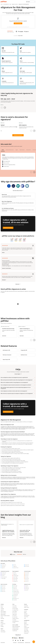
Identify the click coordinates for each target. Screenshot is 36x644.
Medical (25, 612)
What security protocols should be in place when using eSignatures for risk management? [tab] (16, 379)
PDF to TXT (26, 581)
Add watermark (15, 594)
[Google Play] (15, 638)
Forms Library (14, 605)
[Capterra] (26, 31)
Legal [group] (16, 149)
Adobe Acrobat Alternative (16, 626)
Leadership (2, 608)
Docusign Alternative (15, 629)
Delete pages (15, 585)
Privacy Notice (15, 642)
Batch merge (15, 579)
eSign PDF (3, 567)
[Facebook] (13, 640)
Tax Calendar (14, 619)
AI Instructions (26, 633)
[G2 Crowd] (16, 31)
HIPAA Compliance (3, 612)
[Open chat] (33, 641)
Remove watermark (16, 592)
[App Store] (21, 638)
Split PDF (14, 572)
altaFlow (2, 625)
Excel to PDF (3, 588)
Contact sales (3, 630)
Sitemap (25, 626)
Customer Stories (26, 627)
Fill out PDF (15, 587)
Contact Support (17, 373)
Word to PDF (3, 585)
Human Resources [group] (10, 149)
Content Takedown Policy (21, 642)
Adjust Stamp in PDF (6, 359)
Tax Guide (13, 622)
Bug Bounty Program (27, 642)
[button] (5, 108)
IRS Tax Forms (14, 612)
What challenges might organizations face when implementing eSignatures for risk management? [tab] (15, 388)
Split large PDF (15, 581)
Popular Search (14, 614)
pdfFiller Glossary (26, 631)
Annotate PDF (15, 595)
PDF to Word (27, 566)
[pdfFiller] (4, 1)
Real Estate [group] (22, 149)
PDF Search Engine (15, 608)
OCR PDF (3, 575)
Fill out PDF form (15, 567)
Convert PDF (3, 574)
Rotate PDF (15, 588)
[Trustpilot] (20, 31)
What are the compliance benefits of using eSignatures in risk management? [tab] (14, 382)
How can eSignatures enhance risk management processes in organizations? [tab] (14, 377)
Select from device (18, 23)
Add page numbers (16, 591)
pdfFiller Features (26, 607)
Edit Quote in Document (7, 354)
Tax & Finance (26, 616)
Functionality (26, 605)
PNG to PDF (3, 591)
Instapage (2, 626)
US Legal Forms (3, 623)
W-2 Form (13, 615)
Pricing (2, 607)
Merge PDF (15, 566)
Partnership (2, 618)
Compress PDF (4, 572)
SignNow (2, 622)
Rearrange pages (15, 575)
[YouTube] (23, 640)
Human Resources (26, 615)
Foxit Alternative (14, 630)
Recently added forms (15, 621)
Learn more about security (17, 190)
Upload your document (18, 135)
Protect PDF (3, 566)
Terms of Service (3, 642)
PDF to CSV (26, 574)
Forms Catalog (14, 611)
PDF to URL (27, 579)
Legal (25, 618)
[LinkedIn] (18, 640)
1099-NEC (17, 618)
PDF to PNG (27, 578)
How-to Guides (26, 630)
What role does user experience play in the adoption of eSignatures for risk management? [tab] (17, 393)
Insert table (15, 599)
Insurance (25, 611)
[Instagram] (20, 640)
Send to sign (27, 588)
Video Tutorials (26, 624)
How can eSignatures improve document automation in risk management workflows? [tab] (16, 384)
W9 (15, 615)
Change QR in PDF (24, 350)
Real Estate (25, 613)
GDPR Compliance (3, 611)
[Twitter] (16, 640)
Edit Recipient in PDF (6, 350)
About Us (2, 605)
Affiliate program (3, 614)
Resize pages (3, 578)
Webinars (25, 623)
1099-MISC (14, 618)
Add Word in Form (24, 354)
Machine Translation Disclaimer (5, 615)
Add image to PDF (16, 598)
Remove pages (15, 578)
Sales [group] (3, 149)
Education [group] (28, 149)
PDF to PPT (27, 575)
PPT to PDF (3, 587)
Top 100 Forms (14, 607)
